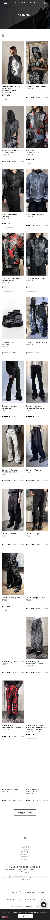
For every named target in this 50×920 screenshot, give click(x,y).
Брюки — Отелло (33, 470)
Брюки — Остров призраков (9, 407)
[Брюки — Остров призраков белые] (13, 446)
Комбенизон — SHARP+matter (32, 790)
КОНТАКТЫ (25, 852)
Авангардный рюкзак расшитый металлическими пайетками (11, 89)
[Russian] (6, 916)
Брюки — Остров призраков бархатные (35, 407)
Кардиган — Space (10, 789)
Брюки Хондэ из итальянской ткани (34, 662)
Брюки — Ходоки (33, 534)
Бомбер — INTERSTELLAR (32, 151)
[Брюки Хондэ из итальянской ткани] (37, 638)
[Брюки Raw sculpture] (13, 574)
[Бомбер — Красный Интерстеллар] (13, 254)
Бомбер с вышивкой (35, 278)
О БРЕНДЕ (25, 849)
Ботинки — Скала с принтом (10, 343)
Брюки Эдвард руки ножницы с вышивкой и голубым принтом (36, 727)
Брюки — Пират (9, 534)
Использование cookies (35, 899)
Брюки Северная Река (35, 597)
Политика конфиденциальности (25, 906)
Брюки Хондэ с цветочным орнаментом (12, 726)
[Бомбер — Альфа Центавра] (13, 190)
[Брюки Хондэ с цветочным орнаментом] (13, 702)
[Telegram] (43, 914)
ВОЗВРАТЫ (25, 857)
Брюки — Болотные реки (37, 342)
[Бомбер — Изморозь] (37, 190)
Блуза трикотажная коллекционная (10, 151)
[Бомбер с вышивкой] (37, 254)
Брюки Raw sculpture (11, 597)
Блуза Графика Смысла (36, 86)
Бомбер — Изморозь (35, 214)
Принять (25, 916)
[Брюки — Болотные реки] (37, 318)
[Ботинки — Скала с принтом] (13, 318)
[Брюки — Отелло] (37, 446)
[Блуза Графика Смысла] (37, 62)
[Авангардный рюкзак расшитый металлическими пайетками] (13, 62)
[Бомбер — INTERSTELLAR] (37, 127)
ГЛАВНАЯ (25, 847)
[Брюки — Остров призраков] (13, 382)
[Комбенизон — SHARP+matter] (37, 765)
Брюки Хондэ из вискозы (13, 661)
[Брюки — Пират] (13, 510)
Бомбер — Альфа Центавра (9, 215)
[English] (3, 916)
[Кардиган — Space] (13, 765)
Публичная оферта (13, 899)
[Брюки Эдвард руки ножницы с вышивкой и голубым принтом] (37, 702)
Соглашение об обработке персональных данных (25, 892)
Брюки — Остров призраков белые (9, 471)
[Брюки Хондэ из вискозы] (13, 638)
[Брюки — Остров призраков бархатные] (37, 382)
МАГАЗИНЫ (25, 860)
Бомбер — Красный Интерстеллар (10, 279)
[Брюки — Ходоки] (37, 510)
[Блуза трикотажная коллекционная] (13, 127)
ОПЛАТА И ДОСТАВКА (25, 854)
